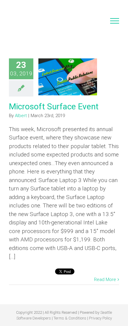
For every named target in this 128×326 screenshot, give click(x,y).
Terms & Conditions (70, 318)
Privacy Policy (100, 318)
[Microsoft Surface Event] (67, 76)
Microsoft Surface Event (54, 106)
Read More (105, 279)
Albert (21, 115)
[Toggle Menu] (115, 21)
